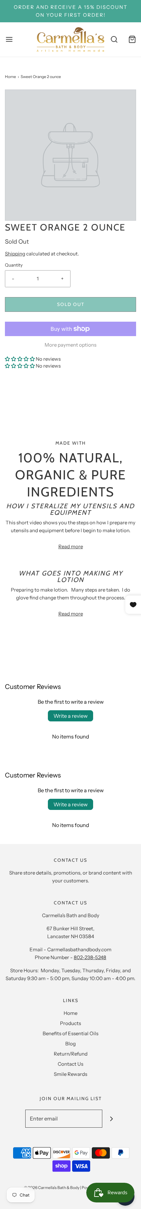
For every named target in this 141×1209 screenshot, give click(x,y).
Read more (70, 546)
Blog (70, 1043)
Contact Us (70, 1064)
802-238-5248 (90, 957)
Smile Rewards (70, 1074)
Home (10, 76)
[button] (20, 359)
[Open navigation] (9, 39)
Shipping (15, 254)
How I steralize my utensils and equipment (70, 509)
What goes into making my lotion (71, 576)
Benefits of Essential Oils (70, 1033)
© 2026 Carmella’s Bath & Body (51, 1187)
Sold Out (70, 304)
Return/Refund (71, 1054)
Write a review (70, 716)
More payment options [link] (70, 345)
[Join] (111, 1119)
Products (70, 1023)
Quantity (14, 265)
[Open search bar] (114, 39)
